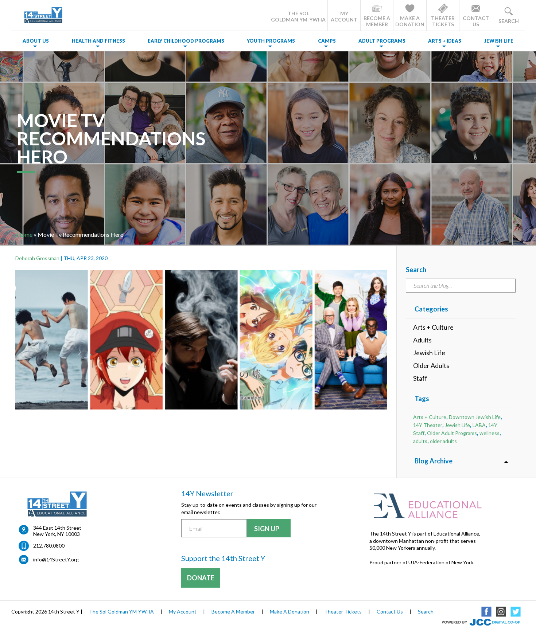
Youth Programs (271, 41)
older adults (443, 441)
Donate (200, 578)
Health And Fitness (98, 41)
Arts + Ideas (444, 41)
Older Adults (431, 365)
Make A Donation (289, 611)
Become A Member (233, 611)
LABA (479, 425)
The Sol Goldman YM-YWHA (121, 611)
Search (426, 611)
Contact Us (390, 611)
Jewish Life (498, 41)
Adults (422, 340)
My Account (183, 611)
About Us (36, 41)
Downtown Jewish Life (475, 417)
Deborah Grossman (37, 258)
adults (420, 441)
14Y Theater (427, 425)
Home (24, 234)
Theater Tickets (343, 611)
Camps (327, 41)
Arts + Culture (433, 327)
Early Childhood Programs (186, 41)
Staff (420, 378)
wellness (489, 433)
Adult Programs (381, 41)
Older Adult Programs (452, 433)
